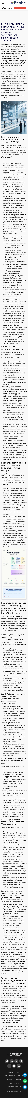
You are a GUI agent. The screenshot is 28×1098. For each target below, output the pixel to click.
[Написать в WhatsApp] (25, 1081)
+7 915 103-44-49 (14, 1084)
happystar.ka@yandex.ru (14, 1087)
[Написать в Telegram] (25, 1087)
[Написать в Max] (25, 1075)
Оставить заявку (19, 7)
